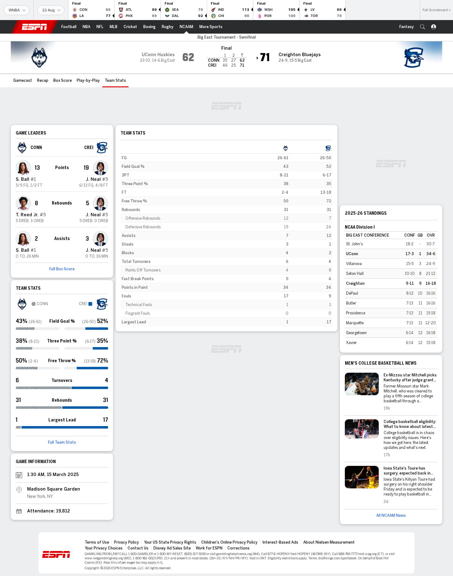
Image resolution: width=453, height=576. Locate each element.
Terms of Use (97, 542)
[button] (422, 26)
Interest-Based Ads (280, 542)
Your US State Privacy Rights (170, 542)
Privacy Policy (126, 542)
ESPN (34, 27)
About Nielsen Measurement (329, 542)
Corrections (238, 548)
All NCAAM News (391, 515)
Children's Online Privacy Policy (229, 542)
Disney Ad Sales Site (172, 548)
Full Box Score (62, 269)
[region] (226, 235)
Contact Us (138, 548)
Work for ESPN (209, 548)
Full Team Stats (62, 442)
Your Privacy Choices (104, 548)
